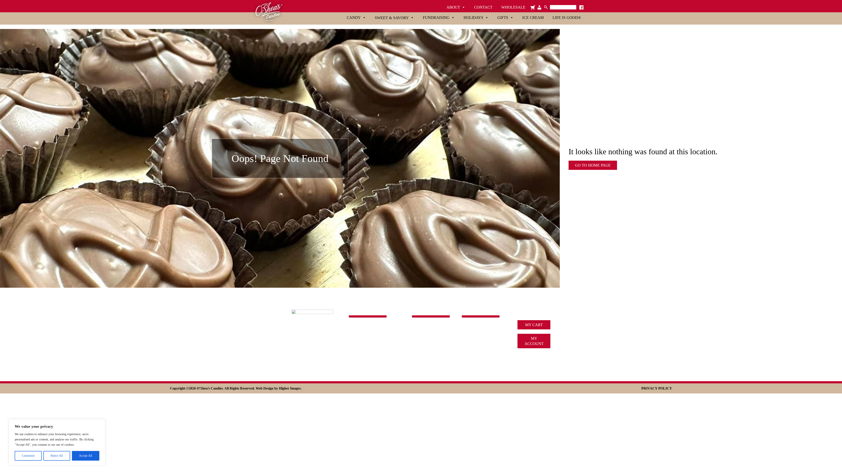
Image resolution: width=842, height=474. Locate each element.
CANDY (419, 327)
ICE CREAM (472, 340)
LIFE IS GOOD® (426, 360)
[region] (57, 442)
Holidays (473, 17)
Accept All (85, 455)
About (453, 7)
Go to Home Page (593, 165)
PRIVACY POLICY (656, 388)
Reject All (57, 455)
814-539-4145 (360, 339)
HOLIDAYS (422, 347)
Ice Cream (533, 17)
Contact (483, 7)
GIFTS (417, 353)
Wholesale (513, 7)
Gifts (502, 17)
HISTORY (470, 333)
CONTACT (471, 353)
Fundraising (436, 17)
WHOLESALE (474, 360)
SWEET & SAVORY (429, 333)
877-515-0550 (360, 345)
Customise (28, 455)
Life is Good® (567, 17)
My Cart (534, 325)
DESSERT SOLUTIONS (482, 347)
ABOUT (468, 327)
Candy (354, 17)
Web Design (264, 388)
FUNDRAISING (425, 340)
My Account (534, 341)
